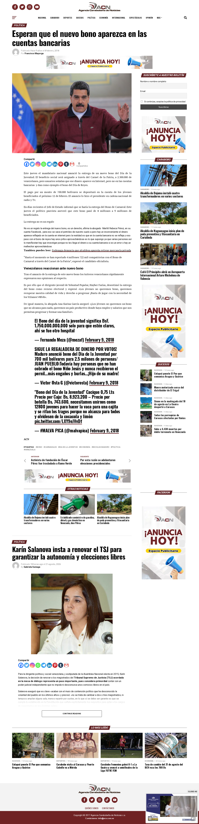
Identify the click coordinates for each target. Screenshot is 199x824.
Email (142, 91)
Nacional (42, 17)
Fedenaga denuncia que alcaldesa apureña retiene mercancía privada (91, 250)
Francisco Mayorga (34, 53)
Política (91, 17)
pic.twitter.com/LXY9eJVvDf (58, 421)
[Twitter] (32, 164)
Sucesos (79, 17)
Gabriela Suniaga (32, 567)
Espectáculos (135, 17)
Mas (158, 17)
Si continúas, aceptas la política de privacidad (164, 101)
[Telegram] (49, 164)
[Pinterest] (60, 164)
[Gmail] (72, 164)
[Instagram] (37, 164)
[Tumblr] (66, 164)
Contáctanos (108, 808)
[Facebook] (26, 164)
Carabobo (54, 17)
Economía (103, 17)
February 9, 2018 (99, 339)
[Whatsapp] (43, 164)
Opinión (149, 17)
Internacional (118, 17)
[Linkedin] (55, 164)
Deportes (67, 17)
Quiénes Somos (91, 808)
